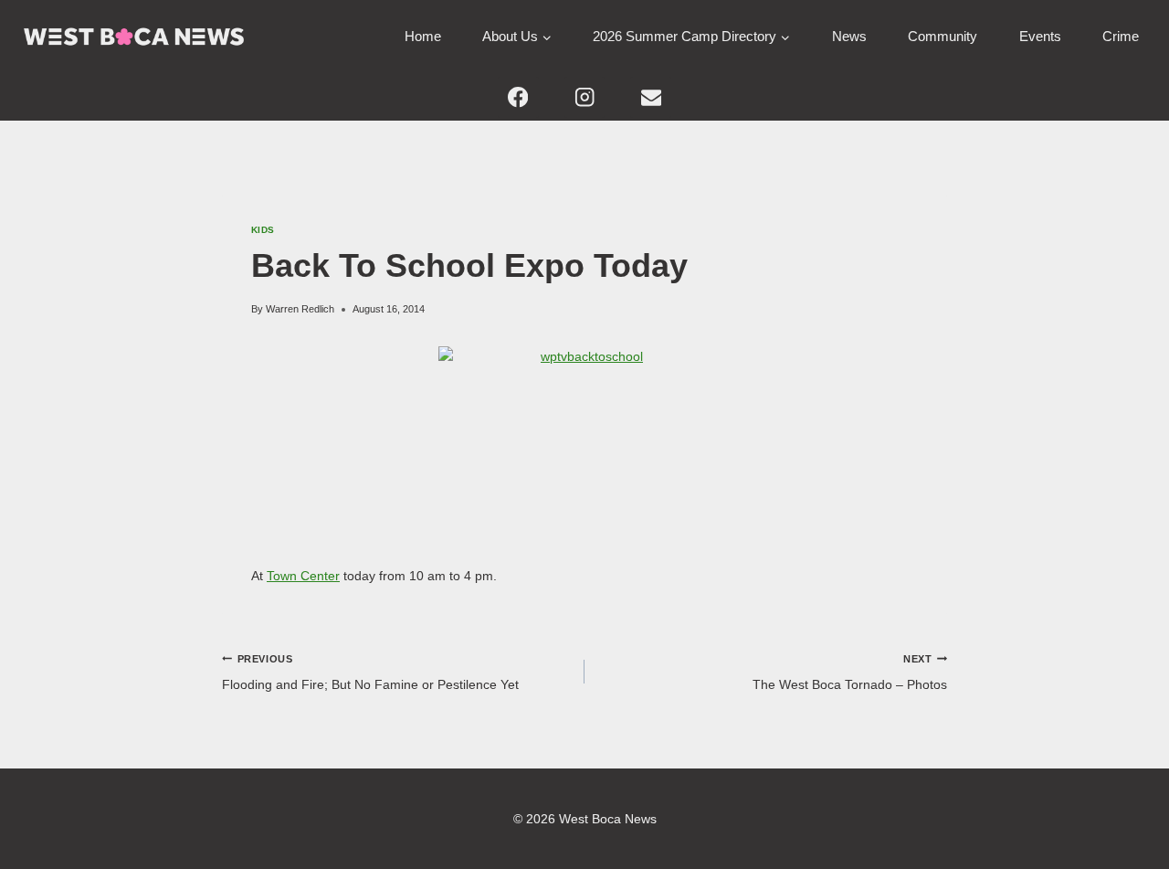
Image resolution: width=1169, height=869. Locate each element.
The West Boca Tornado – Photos (850, 672)
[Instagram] (585, 97)
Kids (263, 230)
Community (942, 36)
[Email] (650, 97)
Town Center (303, 575)
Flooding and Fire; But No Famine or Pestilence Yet (370, 672)
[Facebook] (518, 97)
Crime (1120, 36)
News (849, 36)
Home (423, 36)
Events (1040, 36)
